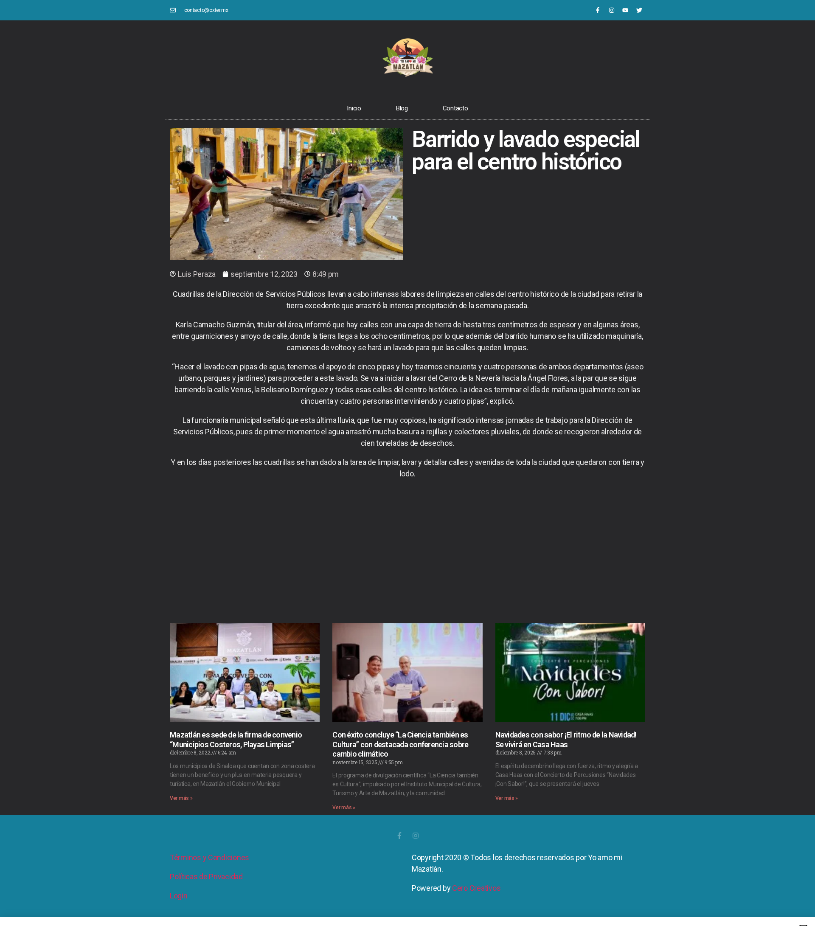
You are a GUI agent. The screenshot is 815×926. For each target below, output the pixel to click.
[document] (407, 463)
